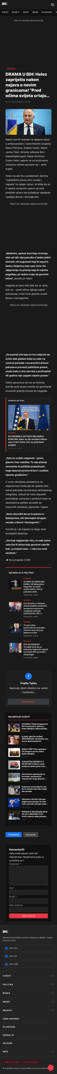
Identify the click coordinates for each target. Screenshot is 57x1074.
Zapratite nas (28, 701)
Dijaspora (47, 12)
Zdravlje (8, 1035)
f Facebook (13, 835)
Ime (12, 888)
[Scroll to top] (51, 1068)
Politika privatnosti (31, 1062)
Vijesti (5, 12)
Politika (11, 69)
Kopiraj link (30, 835)
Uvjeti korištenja (12, 1062)
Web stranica (16, 905)
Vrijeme (7, 1043)
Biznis (35, 12)
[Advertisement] (29, 44)
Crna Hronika (11, 1019)
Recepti (15, 12)
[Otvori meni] (52, 5)
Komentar (15, 864)
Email (13, 896)
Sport (26, 12)
